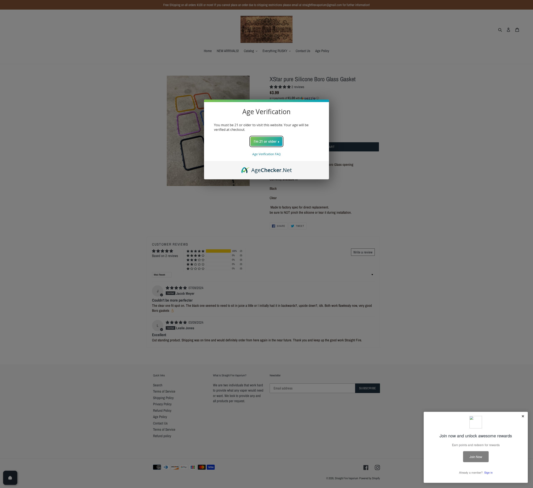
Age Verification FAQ (266, 154)
